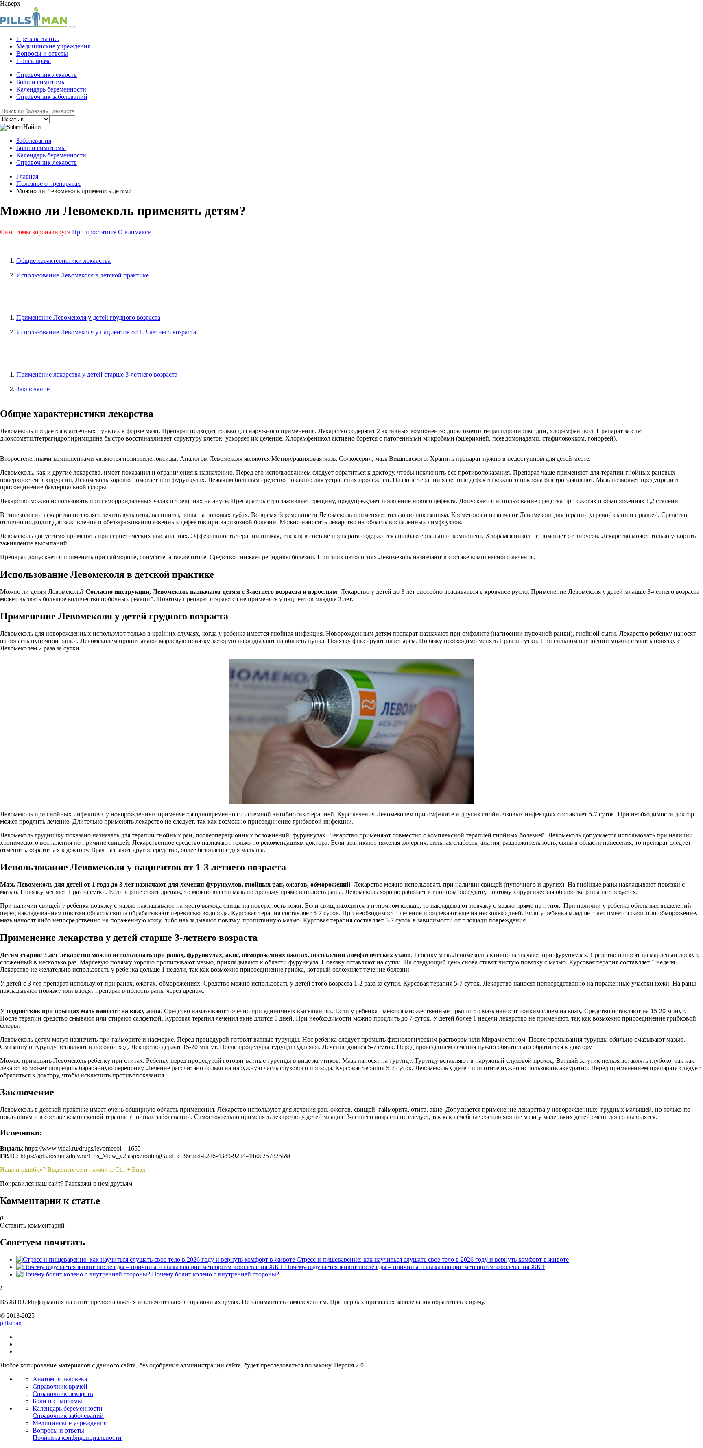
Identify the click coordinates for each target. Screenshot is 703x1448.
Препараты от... (37, 38)
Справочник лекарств (46, 74)
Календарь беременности (51, 89)
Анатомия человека (60, 1379)
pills (11, 1322)
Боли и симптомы (41, 82)
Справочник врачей (60, 1386)
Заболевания (33, 140)
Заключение (33, 389)
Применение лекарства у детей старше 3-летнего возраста (96, 374)
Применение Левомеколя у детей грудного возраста (88, 317)
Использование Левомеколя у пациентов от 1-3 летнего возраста (106, 332)
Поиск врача (33, 60)
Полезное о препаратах (48, 183)
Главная (27, 176)
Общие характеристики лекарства (63, 260)
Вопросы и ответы (42, 53)
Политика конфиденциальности (77, 1437)
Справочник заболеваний (51, 96)
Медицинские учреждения (53, 46)
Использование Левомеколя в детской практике (82, 275)
